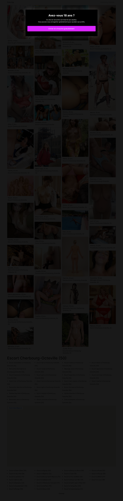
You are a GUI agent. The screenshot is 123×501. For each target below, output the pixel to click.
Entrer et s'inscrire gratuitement (61, 29)
